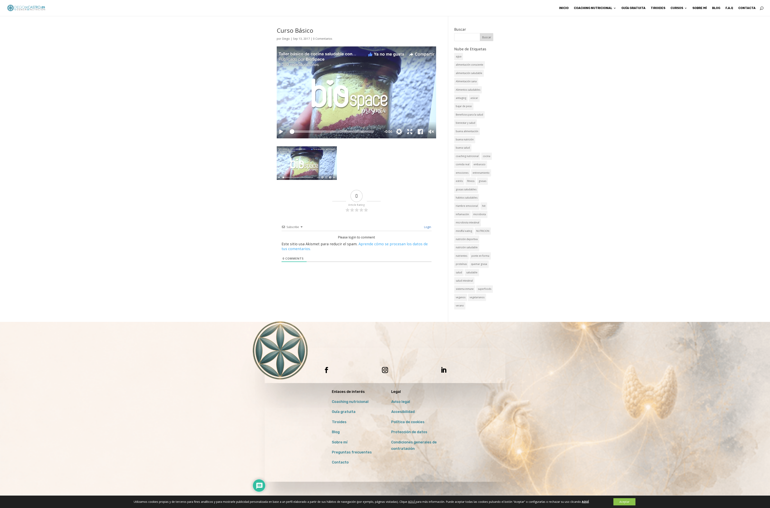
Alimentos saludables (468, 89)
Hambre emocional (467, 206)
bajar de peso (464, 106)
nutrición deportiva (467, 239)
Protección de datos (409, 432)
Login (427, 227)
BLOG (716, 8)
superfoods (484, 289)
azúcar (474, 98)
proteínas (461, 264)
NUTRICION (482, 231)
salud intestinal (464, 280)
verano (460, 305)
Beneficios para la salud (469, 114)
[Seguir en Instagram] (385, 370)
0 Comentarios (322, 39)
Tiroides (339, 422)
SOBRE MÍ (699, 8)
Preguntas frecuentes (352, 452)
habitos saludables (466, 197)
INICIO (564, 8)
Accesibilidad (403, 412)
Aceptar (624, 502)
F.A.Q (729, 8)
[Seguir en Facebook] (326, 370)
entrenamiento (481, 172)
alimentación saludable (469, 73)
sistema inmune (465, 289)
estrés (459, 181)
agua (458, 56)
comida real (462, 164)
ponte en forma (480, 256)
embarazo (479, 164)
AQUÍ (412, 502)
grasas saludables (466, 189)
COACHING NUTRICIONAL (593, 8)
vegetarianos (477, 297)
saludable (471, 272)
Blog (336, 432)
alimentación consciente (469, 64)
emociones (462, 172)
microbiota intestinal (467, 222)
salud (459, 272)
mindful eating (464, 231)
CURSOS (677, 8)
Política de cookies (408, 422)
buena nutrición (465, 139)
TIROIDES (658, 8)
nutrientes (461, 256)
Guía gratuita (633, 8)
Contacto (340, 462)
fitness (470, 181)
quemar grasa (479, 264)
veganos (460, 297)
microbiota (479, 214)
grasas (482, 181)
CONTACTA (747, 8)
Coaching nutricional (350, 402)
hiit (483, 206)
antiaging (461, 98)
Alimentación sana (466, 81)
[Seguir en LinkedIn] (444, 370)
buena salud (463, 147)
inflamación (462, 214)
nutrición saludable (467, 247)
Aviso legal (400, 402)
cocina (486, 156)
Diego (286, 39)
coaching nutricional (467, 156)
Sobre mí (340, 442)
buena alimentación (467, 131)
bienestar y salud (465, 123)
